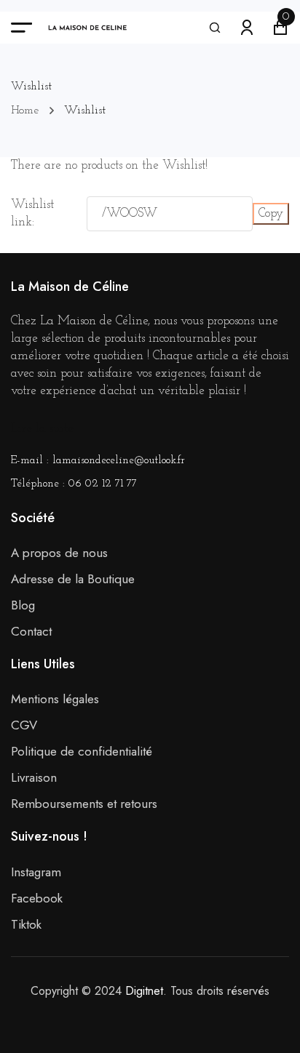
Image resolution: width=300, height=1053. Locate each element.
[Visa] (117, 1015)
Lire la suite (42, 429)
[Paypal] (183, 1015)
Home (25, 110)
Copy (270, 213)
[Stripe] (161, 1015)
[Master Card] (139, 1015)
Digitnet (144, 990)
